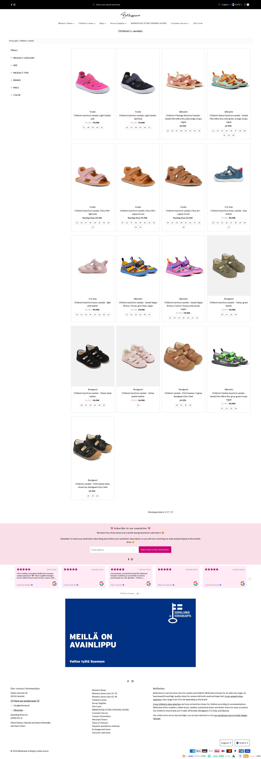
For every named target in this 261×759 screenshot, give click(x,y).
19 (138, 405)
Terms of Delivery (100, 723)
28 (88, 127)
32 (194, 131)
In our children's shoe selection (167, 704)
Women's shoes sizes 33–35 (104, 693)
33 (199, 131)
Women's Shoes (65, 23)
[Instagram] (14, 5)
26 (231, 131)
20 (168, 223)
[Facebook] (11, 5)
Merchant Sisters (100, 719)
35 (93, 227)
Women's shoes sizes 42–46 (104, 696)
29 (93, 127)
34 (233, 135)
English (225, 4)
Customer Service (179, 23)
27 (84, 127)
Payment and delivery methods (106, 726)
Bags (102, 23)
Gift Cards (198, 23)
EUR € (238, 4)
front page (13, 41)
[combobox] (130, 4)
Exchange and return (101, 729)
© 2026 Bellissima (19, 751)
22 (217, 131)
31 (101, 127)
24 (181, 223)
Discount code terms (101, 732)
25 (127, 127)
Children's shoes (86, 23)
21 (213, 131)
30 (97, 127)
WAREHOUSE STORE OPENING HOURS (149, 23)
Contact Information (101, 716)
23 (168, 131)
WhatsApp (18, 710)
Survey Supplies (117, 23)
